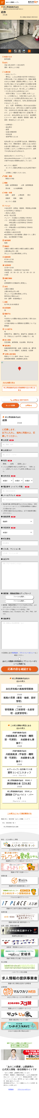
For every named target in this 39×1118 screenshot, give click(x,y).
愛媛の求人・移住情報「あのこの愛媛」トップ (14, 819)
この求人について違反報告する (19, 813)
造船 (14, 198)
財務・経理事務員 (12, 185)
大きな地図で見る (9, 382)
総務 (7, 195)
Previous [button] (9, 51)
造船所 (8, 198)
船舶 (21, 198)
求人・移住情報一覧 (8, 823)
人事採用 (21, 195)
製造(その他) (10, 178)
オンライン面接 (11, 201)
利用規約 (15, 653)
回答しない (22, 464)
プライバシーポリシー (27, 653)
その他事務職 (17, 188)
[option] (19, 34)
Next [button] (29, 51)
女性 (12, 464)
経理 (13, 195)
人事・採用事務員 (27, 185)
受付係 (8, 188)
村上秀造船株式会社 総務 (11, 826)
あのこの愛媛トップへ (12, 2)
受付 (28, 195)
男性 (4, 464)
